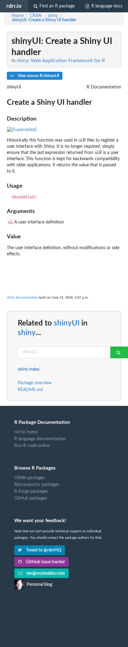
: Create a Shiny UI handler (44, 20)
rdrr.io (13, 6)
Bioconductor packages (36, 485)
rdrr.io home (26, 432)
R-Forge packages (31, 491)
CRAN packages (29, 478)
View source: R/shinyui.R (38, 76)
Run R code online (31, 446)
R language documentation (40, 439)
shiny (26, 333)
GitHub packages (30, 498)
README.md (30, 390)
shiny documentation (22, 297)
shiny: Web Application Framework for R (61, 60)
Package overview (35, 383)
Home (18, 16)
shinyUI (67, 323)
